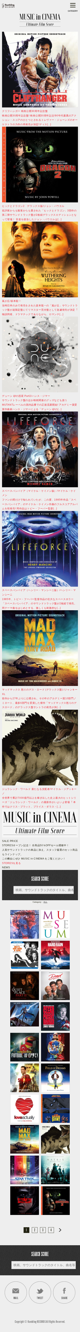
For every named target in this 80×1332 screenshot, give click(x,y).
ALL (45, 902)
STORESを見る (11, 863)
